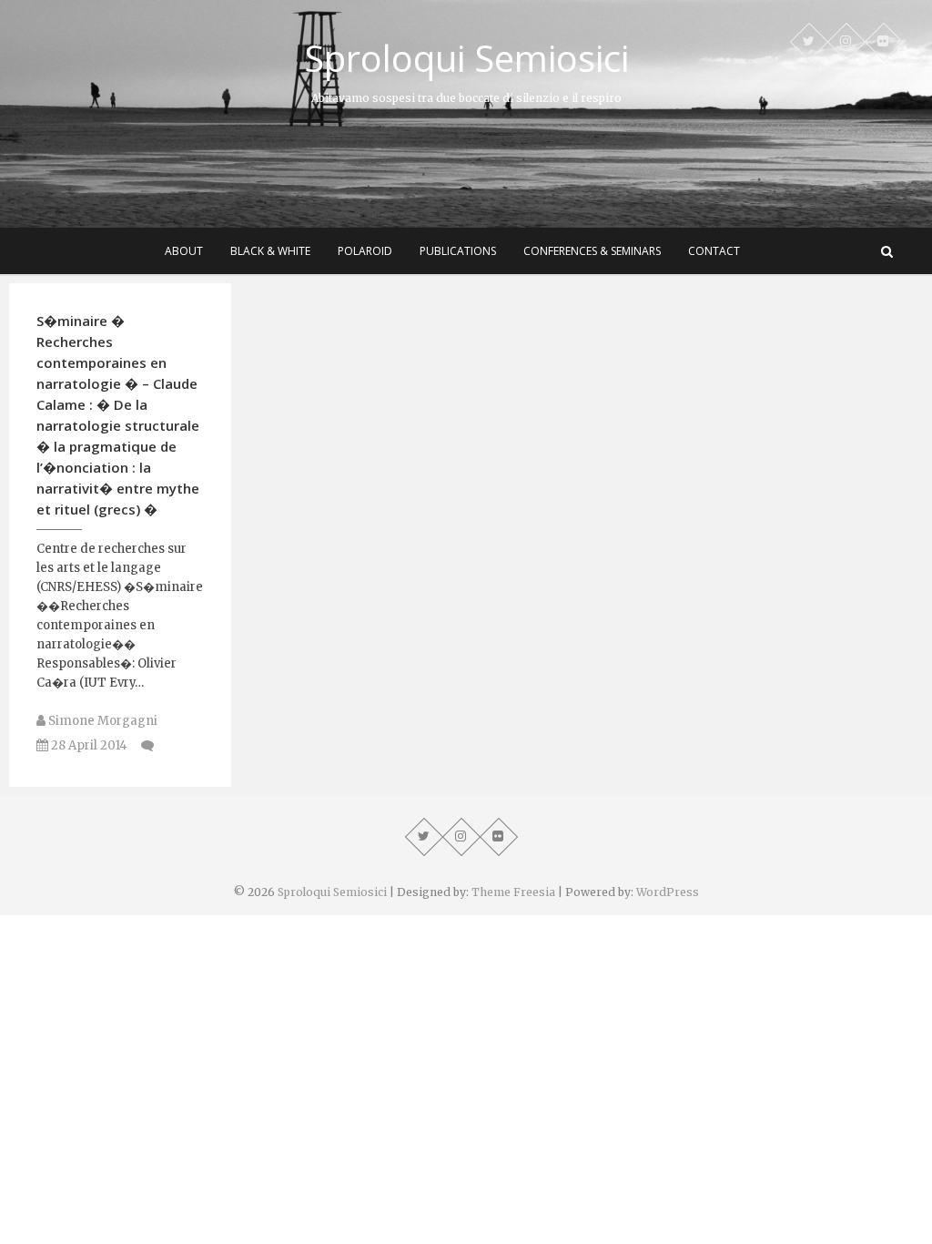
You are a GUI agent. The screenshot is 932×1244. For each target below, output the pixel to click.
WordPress (667, 892)
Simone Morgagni (101, 721)
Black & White (270, 251)
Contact (714, 251)
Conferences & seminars (592, 251)
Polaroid (365, 251)
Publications (458, 251)
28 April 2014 (87, 745)
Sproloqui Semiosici (466, 58)
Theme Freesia (513, 892)
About (184, 251)
